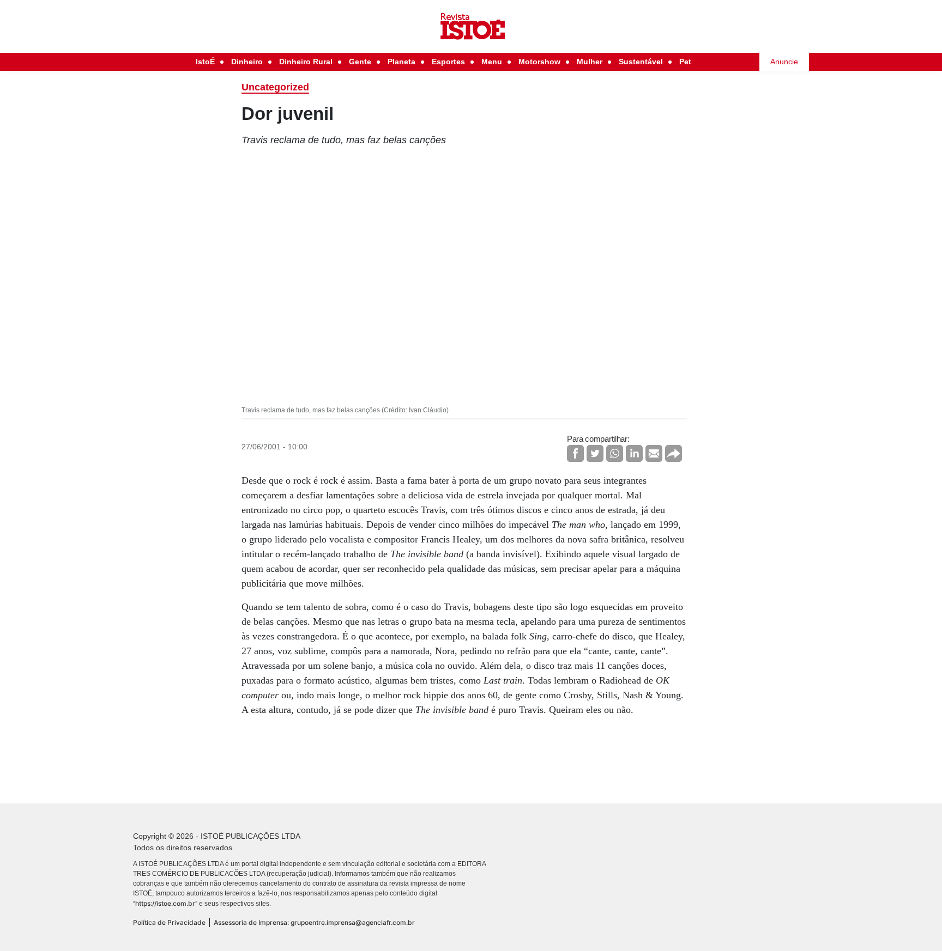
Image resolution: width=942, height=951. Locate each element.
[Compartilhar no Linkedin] (634, 453)
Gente (360, 61)
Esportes (448, 61)
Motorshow (539, 61)
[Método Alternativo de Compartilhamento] (673, 453)
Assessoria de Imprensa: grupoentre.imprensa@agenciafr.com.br (314, 922)
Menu (491, 61)
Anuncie (784, 61)
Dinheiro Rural (306, 61)
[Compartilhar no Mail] (653, 453)
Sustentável (641, 61)
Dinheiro (247, 61)
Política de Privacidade (169, 922)
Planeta (401, 61)
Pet (685, 61)
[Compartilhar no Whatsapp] (614, 453)
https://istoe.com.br (165, 903)
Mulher (589, 61)
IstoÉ (205, 61)
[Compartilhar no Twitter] (595, 453)
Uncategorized (275, 87)
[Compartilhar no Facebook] (575, 453)
